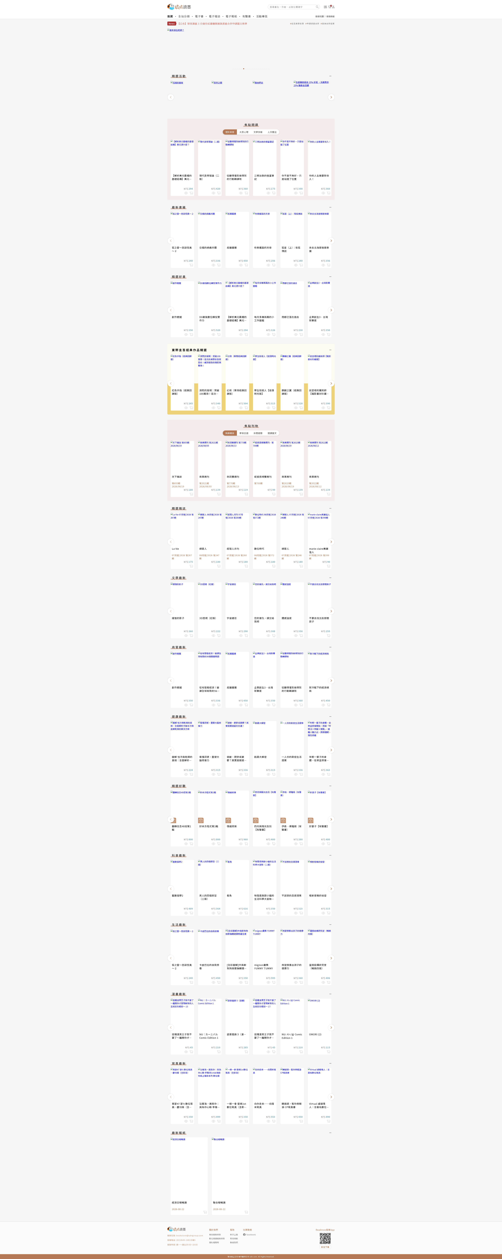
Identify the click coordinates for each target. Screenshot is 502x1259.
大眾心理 (243, 132)
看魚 (229, 895)
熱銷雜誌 (229, 433)
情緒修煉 (232, 826)
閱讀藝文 (272, 433)
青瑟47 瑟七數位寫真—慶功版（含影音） (182, 1107)
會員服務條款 (215, 1234)
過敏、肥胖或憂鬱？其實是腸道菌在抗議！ (237, 760)
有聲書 (246, 16)
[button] (171, 97)
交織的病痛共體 (208, 247)
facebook (251, 1234)
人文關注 (272, 132)
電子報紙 (231, 16)
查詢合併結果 (328, 23)
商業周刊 (204, 476)
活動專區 (262, 16)
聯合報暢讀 (219, 1202)
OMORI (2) (315, 1034)
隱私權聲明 (214, 1242)
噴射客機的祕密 (318, 895)
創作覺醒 (177, 317)
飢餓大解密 (260, 756)
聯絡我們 (234, 1242)
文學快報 (258, 132)
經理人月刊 (233, 548)
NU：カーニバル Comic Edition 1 (208, 1036)
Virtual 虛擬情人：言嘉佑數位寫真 (319, 1107)
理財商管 (229, 132)
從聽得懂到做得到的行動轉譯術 (237, 177)
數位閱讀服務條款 (217, 1238)
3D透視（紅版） (208, 618)
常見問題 (234, 1238)
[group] (251, 49)
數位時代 (259, 548)
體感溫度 (287, 618)
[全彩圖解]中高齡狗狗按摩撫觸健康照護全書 (237, 968)
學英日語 (243, 433)
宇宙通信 (232, 618)
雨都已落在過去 (290, 317)
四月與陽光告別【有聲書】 (263, 827)
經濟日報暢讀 (179, 1202)
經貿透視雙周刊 (263, 476)
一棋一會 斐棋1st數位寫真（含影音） (236, 1107)
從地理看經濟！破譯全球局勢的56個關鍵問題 (209, 691)
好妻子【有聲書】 (319, 826)
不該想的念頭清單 (292, 895)
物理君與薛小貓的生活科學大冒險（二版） (264, 899)
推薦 (170, 16)
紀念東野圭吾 (298, 23)
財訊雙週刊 (233, 476)
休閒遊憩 (258, 433)
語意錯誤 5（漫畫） (238, 1034)
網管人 (203, 548)
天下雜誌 (177, 476)
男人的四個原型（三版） (208, 897)
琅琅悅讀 (319, 16)
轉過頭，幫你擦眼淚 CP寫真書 (292, 1105)
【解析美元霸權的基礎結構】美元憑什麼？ (182, 179)
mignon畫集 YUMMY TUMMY (263, 966)
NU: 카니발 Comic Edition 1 (292, 1036)
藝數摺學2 (177, 895)
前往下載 (325, 1247)
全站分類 (184, 16)
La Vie (175, 548)
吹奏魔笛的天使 (263, 247)
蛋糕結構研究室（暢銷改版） (318, 966)
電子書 (199, 16)
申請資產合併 (313, 23)
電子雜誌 (214, 16)
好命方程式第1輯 (208, 826)
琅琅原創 (330, 16)
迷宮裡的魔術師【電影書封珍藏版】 (318, 394)
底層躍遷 (232, 247)
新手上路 (234, 1234)
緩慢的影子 (178, 618)
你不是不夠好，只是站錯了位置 (292, 177)
